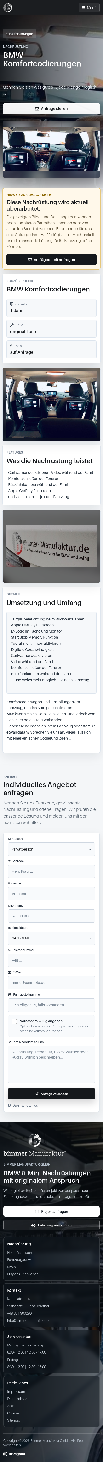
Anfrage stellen (54, 108)
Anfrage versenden (54, 1094)
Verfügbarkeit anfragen (54, 259)
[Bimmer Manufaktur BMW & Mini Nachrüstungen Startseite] (7, 7)
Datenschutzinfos (25, 1105)
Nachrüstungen (21, 34)
